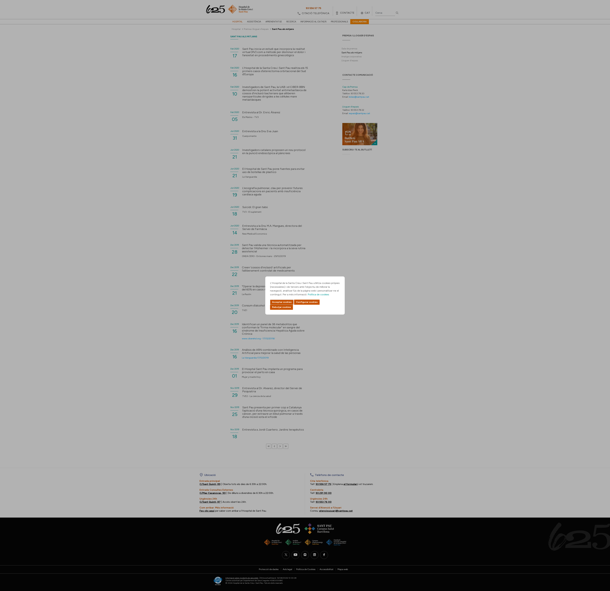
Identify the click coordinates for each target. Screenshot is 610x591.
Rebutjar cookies (281, 307)
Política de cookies (318, 294)
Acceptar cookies (281, 302)
